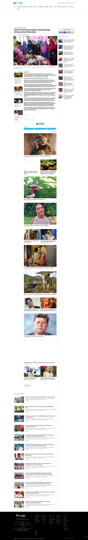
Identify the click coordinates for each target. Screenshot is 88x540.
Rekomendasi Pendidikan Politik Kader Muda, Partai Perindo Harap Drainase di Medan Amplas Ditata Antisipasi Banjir (38, 484)
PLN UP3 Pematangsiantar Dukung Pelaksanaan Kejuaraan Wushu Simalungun (37, 502)
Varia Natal (65, 523)
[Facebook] (60, 32)
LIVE (69, 2)
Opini (57, 518)
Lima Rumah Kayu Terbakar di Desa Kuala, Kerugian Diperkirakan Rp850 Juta (69, 71)
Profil (64, 516)
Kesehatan (58, 516)
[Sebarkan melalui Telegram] (43, 124)
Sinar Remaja (51, 520)
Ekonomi (43, 518)
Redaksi (15, 34)
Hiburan (55, 6)
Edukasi (59, 6)
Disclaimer (37, 538)
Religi (36, 533)
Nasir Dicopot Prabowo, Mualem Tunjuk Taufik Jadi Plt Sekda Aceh (39, 454)
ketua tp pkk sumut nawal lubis (40, 128)
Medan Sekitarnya (25, 6)
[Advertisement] (44, 18)
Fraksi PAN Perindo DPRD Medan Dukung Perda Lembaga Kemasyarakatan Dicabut (39, 492)
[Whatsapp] (71, 32)
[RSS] (73, 32)
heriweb (73, 538)
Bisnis (36, 532)
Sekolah (43, 522)
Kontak (43, 538)
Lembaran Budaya (52, 519)
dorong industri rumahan (28, 128)
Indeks (18, 9)
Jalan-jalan (66, 528)
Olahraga (51, 6)
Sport (68, 6)
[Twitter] (66, 32)
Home (15, 6)
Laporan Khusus (66, 520)
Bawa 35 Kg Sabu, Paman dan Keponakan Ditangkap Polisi (39, 407)
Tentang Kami (16, 538)
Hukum (43, 520)
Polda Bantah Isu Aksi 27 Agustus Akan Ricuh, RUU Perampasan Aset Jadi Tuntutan (38, 464)
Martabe (35, 6)
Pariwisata (51, 522)
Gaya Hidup (64, 6)
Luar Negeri (46, 6)
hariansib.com (68, 538)
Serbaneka (58, 515)
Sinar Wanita (51, 523)
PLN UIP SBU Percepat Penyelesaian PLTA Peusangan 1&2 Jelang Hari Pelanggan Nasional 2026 (39, 435)
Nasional (36, 534)
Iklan (40, 538)
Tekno (36, 531)
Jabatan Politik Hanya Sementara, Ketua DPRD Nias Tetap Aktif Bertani (69, 65)
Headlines (19, 6)
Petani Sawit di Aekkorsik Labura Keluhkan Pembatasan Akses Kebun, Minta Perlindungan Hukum (39, 445)
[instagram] (62, 32)
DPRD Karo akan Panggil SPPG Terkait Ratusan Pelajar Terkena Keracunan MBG (69, 85)
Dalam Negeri (40, 6)
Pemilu (65, 522)
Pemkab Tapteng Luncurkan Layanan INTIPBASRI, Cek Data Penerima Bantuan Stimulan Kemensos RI (69, 48)
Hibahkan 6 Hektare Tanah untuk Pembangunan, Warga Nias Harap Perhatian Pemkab (69, 60)
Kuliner (65, 519)
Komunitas (65, 518)
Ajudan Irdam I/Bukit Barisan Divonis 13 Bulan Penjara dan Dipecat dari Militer (69, 40)
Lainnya (71, 6)
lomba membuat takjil (51, 128)
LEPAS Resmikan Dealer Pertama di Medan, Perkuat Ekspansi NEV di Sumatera (69, 53)
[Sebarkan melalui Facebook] (37, 124)
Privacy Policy (32, 538)
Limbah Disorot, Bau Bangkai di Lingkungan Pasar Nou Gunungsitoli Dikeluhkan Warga (69, 91)
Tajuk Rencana (59, 519)
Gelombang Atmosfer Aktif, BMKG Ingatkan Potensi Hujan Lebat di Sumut (40, 416)
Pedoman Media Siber (26, 538)
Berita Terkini (58, 523)
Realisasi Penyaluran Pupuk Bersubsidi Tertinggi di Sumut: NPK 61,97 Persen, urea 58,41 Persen (69, 97)
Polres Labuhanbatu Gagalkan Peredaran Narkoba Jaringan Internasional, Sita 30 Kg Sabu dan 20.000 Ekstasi (38, 474)
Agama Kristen (51, 518)
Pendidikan (44, 519)
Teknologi (65, 515)
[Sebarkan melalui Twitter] (39, 124)
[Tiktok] (64, 32)
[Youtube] (69, 32)
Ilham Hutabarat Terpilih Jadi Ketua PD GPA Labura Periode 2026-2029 (38, 426)
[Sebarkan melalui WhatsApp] (41, 124)
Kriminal (31, 6)
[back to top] (86, 536)
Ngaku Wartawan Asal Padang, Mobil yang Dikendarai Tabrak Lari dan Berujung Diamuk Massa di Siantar (69, 79)
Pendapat (65, 529)
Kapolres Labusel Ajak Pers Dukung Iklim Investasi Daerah (40, 397)
